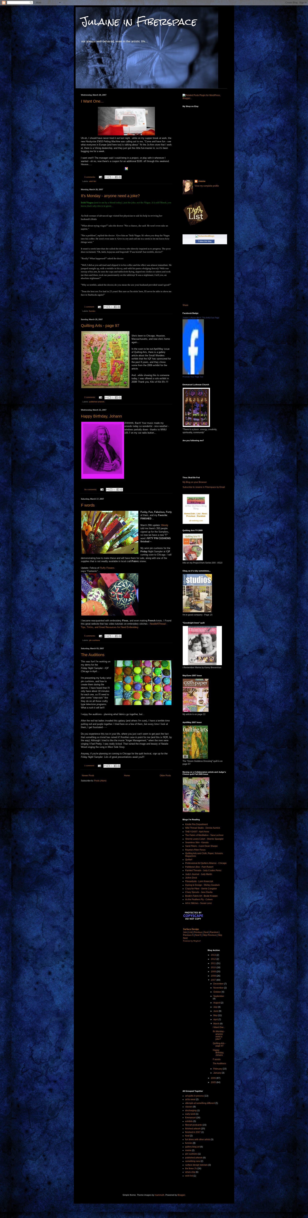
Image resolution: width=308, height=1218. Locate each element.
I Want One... (92, 101)
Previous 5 (188, 935)
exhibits (189, 1121)
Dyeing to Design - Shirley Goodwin (202, 885)
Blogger (181, 1195)
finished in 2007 (193, 1132)
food (187, 1135)
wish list (92, 181)
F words (88, 505)
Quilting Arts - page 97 (100, 325)
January (217, 1073)
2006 (213, 1078)
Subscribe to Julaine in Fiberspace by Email (204, 487)
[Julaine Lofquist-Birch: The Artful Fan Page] (193, 373)
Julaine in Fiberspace (139, 21)
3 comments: (90, 177)
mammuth (159, 1195)
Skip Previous (209, 935)
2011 (213, 963)
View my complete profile (207, 186)
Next (204, 513)
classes (188, 1106)
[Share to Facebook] (116, 177)
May (215, 1015)
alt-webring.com (196, 521)
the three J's (191, 1168)
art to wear (190, 1099)
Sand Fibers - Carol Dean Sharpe (201, 846)
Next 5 (198, 935)
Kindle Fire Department (196, 824)
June (216, 1011)
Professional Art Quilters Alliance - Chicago (206, 863)
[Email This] (106, 177)
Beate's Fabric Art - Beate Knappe (201, 896)
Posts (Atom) (100, 780)
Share (185, 305)
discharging (191, 1110)
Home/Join (189, 513)
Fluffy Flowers (107, 568)
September (218, 996)
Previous (190, 516)
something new (192, 1161)
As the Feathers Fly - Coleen (199, 899)
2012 (213, 959)
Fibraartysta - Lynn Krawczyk (199, 881)
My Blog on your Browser (195, 482)
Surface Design (191, 929)
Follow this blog (204, 241)
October (217, 992)
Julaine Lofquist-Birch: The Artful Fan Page (201, 318)
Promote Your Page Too (193, 377)
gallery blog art (192, 1147)
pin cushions (94, 640)
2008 (213, 976)
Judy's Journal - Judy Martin (198, 874)
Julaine (202, 181)
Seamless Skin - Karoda (197, 842)
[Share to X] (113, 177)
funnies (92, 311)
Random (201, 516)
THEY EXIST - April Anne (197, 831)
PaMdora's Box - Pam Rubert (199, 867)
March (216, 1023)
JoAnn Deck (191, 878)
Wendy (164, 525)
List (198, 513)
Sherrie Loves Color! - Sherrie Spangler (204, 839)
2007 (213, 980)
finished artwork (193, 1128)
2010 (213, 967)
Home (127, 775)
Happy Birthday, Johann (101, 416)
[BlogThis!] (109, 177)
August (217, 1002)
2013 (213, 955)
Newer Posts (88, 775)
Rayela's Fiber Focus (195, 850)
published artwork (96, 402)
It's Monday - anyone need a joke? (110, 196)
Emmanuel (190, 1117)
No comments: (90, 489)
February (218, 1069)
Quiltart (188, 859)
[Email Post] (100, 177)
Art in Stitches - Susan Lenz (198, 903)
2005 (213, 1082)
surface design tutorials (196, 1165)
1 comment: (89, 307)
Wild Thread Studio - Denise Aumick (202, 828)
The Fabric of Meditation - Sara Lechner (204, 835)
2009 (213, 971)
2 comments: (90, 397)
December (218, 983)
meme (188, 1150)
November (218, 988)
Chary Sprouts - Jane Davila (198, 892)
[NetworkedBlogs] (204, 236)
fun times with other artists (197, 1139)
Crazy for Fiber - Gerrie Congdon (201, 888)
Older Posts (165, 775)
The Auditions (92, 655)
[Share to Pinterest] (120, 177)
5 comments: (90, 636)
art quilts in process (194, 1096)
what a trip (190, 1172)
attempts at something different (200, 1103)
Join (185, 932)
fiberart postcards (193, 1125)
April (215, 1019)
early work (190, 1114)
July (215, 1007)
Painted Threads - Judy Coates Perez (203, 870)
